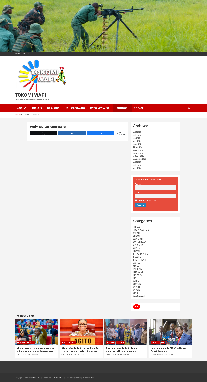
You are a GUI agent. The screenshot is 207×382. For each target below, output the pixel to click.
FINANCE (136, 251)
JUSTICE (136, 263)
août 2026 (137, 132)
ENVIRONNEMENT (140, 242)
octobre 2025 (138, 156)
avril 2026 (137, 141)
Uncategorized (139, 296)
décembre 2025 (139, 150)
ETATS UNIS (138, 245)
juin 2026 (136, 138)
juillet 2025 (137, 165)
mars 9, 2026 (156, 354)
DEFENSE (136, 236)
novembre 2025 (139, 153)
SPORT (136, 293)
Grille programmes (75, 108)
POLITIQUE (137, 269)
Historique (36, 108)
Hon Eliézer (121, 108)
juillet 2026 (137, 135)
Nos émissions (53, 108)
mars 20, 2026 (66, 354)
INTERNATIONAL (139, 260)
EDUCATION (138, 239)
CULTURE (136, 233)
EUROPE (136, 248)
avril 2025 (137, 168)
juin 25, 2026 (21, 354)
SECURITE (137, 284)
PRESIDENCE (138, 272)
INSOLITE (137, 257)
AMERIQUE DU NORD (141, 230)
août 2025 (137, 162)
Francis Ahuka (33, 354)
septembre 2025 (139, 159)
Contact (138, 108)
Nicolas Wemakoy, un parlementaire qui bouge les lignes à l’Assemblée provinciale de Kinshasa (35, 351)
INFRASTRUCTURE (140, 254)
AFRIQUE (136, 227)
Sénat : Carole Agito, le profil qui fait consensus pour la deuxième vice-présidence (80, 351)
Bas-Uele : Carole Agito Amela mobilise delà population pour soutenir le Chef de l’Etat (121, 351)
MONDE (136, 266)
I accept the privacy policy (147, 200)
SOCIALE (136, 287)
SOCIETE (136, 290)
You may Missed (25, 315)
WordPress (89, 378)
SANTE (136, 281)
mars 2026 (137, 144)
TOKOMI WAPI (30, 95)
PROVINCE (137, 275)
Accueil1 (21, 108)
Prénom (138, 184)
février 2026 (138, 147)
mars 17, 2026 (111, 354)
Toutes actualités (99, 108)
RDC (135, 278)
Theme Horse (58, 378)
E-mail (137, 192)
